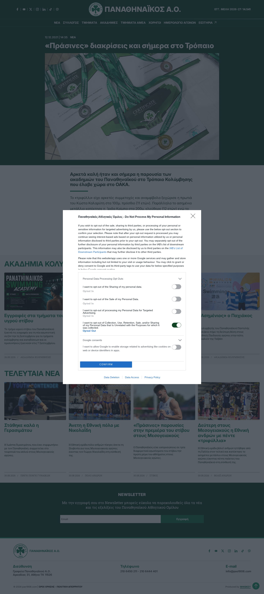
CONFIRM (106, 364)
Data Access (132, 377)
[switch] (176, 286)
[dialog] (132, 297)
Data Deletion (111, 377)
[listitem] (132, 279)
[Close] (194, 217)
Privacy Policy (152, 377)
